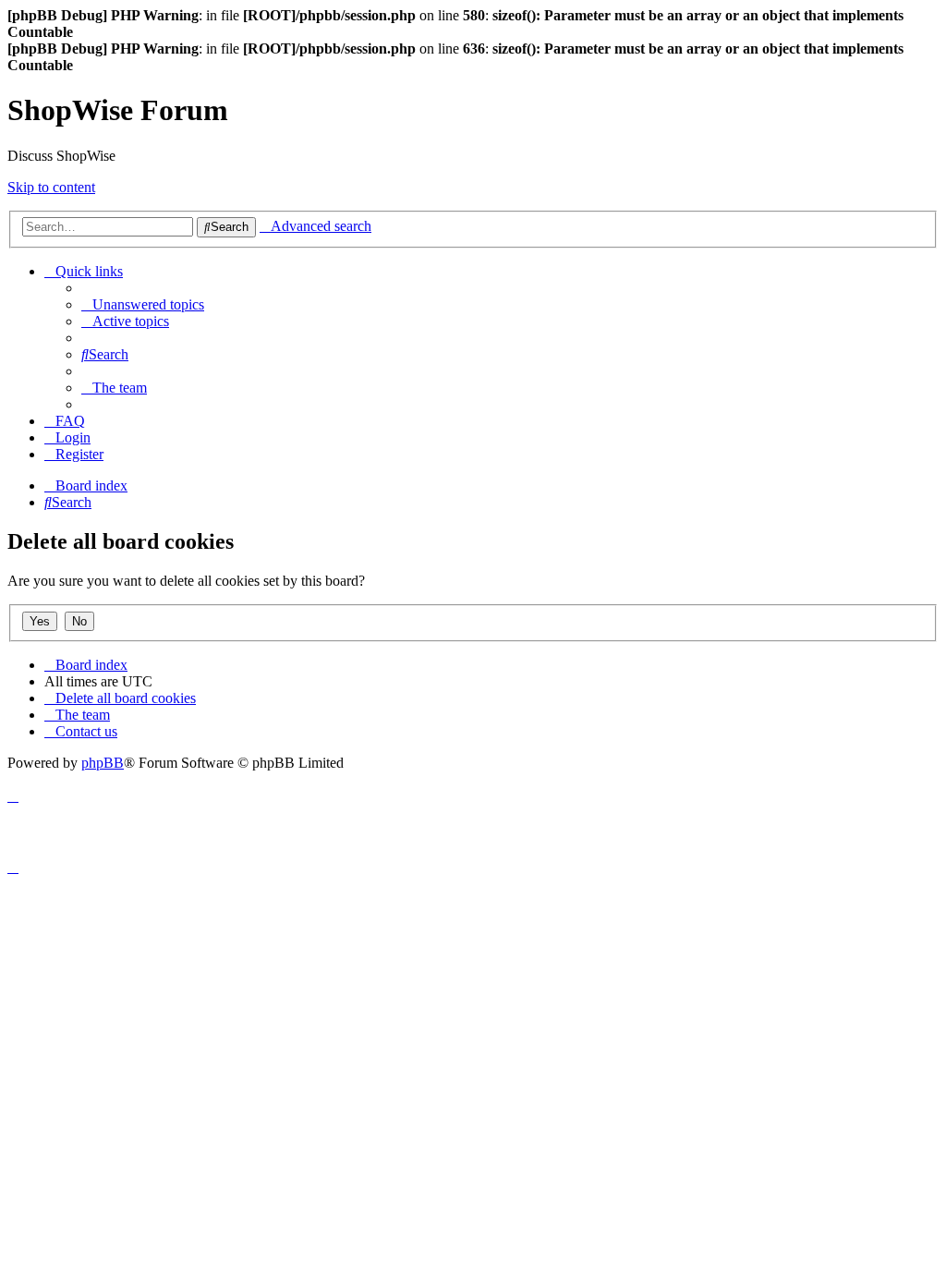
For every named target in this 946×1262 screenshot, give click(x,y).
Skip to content (51, 187)
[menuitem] (142, 304)
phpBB (102, 763)
